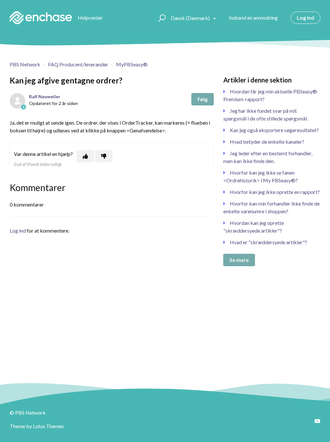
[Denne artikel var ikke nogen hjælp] (103, 156)
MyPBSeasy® (132, 64)
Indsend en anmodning (253, 17)
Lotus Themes (48, 426)
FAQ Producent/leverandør (78, 64)
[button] (161, 17)
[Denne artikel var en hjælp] (85, 156)
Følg (203, 99)
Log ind (18, 230)
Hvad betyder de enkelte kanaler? (267, 142)
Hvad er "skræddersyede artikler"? (268, 242)
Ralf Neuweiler (44, 96)
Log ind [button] (305, 17)
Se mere (239, 260)
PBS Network (25, 64)
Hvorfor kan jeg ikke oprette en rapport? (275, 192)
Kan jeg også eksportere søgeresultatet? (274, 130)
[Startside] (41, 17)
